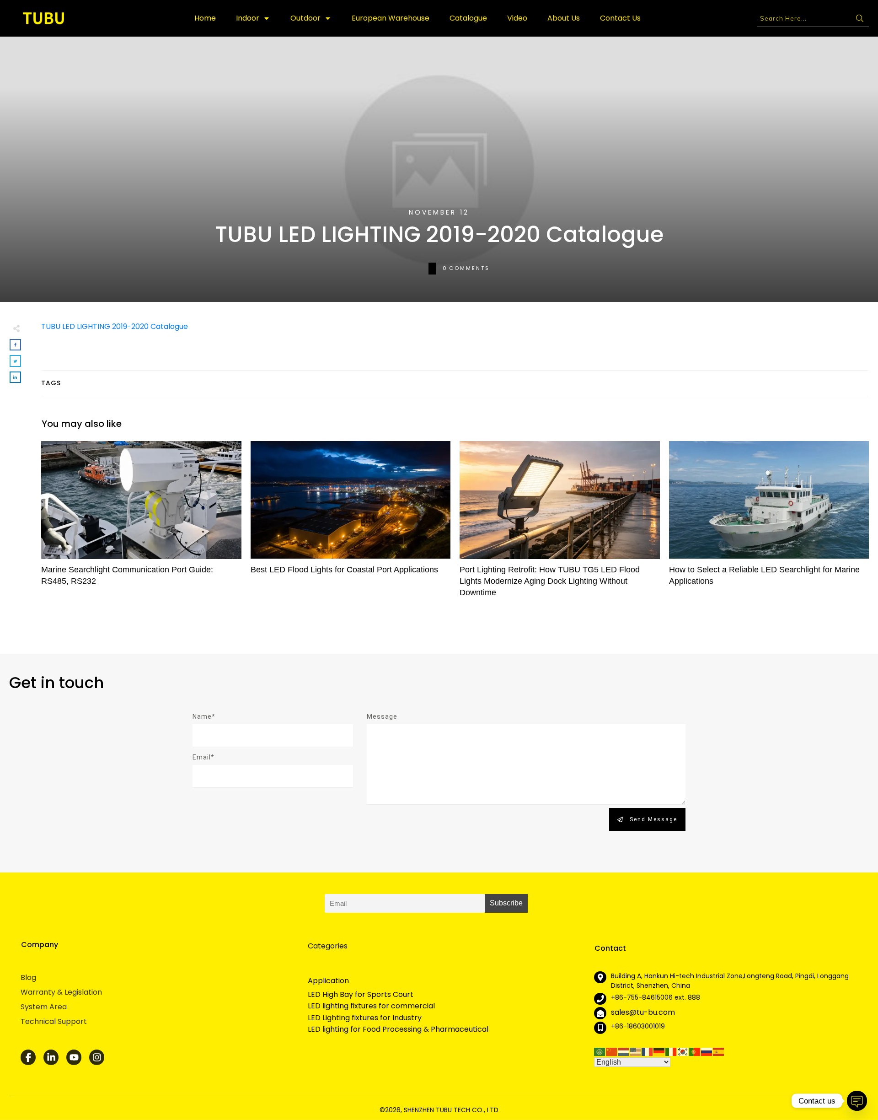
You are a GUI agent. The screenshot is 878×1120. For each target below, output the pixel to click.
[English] (636, 1051)
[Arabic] (600, 1051)
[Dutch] (624, 1051)
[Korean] (683, 1051)
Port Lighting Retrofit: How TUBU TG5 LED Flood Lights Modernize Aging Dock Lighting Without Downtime (560, 524)
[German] (659, 1051)
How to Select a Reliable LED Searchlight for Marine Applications (769, 524)
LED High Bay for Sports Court (360, 995)
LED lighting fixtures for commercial (371, 1006)
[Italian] (671, 1051)
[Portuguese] (695, 1051)
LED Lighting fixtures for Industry (365, 1018)
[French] (647, 1051)
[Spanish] (719, 1051)
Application (328, 980)
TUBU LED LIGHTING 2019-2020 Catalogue (114, 326)
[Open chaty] (857, 1101)
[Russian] (707, 1051)
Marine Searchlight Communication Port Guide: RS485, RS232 (141, 524)
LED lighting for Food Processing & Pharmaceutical (398, 1029)
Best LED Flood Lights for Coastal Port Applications (351, 524)
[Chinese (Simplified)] (612, 1051)
